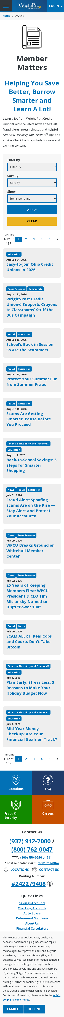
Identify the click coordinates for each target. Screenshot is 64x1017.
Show (11, 192)
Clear (32, 221)
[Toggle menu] (6, 5)
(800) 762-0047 (32, 849)
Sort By (12, 176)
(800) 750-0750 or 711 (36, 857)
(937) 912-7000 (30, 841)
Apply (32, 210)
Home (6, 15)
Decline (34, 1009)
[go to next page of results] (57, 239)
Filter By (13, 160)
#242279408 (28, 884)
